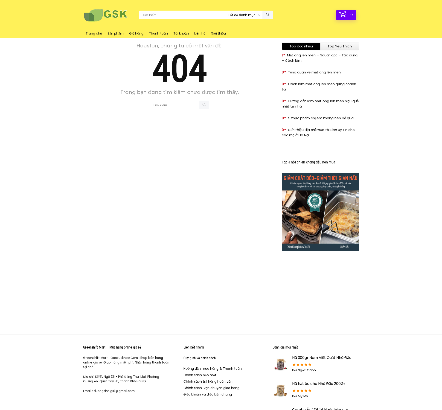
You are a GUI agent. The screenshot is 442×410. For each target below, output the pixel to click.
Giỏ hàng (136, 33)
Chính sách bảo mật (199, 375)
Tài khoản (181, 33)
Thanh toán (158, 33)
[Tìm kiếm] (267, 15)
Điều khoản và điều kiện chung (207, 394)
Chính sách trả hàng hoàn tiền (208, 381)
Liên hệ (199, 33)
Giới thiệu (218, 33)
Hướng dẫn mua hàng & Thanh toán (212, 368)
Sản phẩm (116, 33)
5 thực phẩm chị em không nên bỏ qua (321, 118)
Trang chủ (94, 33)
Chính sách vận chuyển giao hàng (211, 388)
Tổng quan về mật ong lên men (314, 72)
